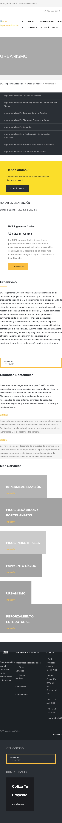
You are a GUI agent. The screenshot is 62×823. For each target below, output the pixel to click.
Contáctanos (17, 189)
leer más (10, 494)
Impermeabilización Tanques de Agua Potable (25, 113)
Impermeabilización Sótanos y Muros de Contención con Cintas (30, 104)
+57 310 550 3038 (51, 11)
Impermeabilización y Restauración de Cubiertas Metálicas (27, 136)
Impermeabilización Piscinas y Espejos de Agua (26, 120)
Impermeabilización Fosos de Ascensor (22, 95)
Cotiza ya (18, 266)
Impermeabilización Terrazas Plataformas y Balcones (29, 144)
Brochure (8, 361)
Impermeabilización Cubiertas (18, 127)
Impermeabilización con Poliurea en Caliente (25, 151)
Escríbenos (18, 804)
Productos (57, 734)
